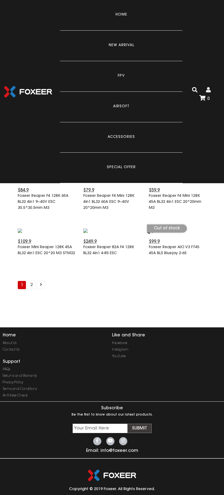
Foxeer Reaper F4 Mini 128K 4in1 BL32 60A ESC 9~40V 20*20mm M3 (108, 202)
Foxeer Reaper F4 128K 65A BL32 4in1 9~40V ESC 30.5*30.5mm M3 (43, 202)
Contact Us (11, 349)
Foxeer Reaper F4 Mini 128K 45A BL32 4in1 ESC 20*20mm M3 (175, 202)
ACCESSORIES (121, 137)
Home (121, 14)
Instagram (120, 349)
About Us (9, 343)
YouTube (119, 356)
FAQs (6, 369)
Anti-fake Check (15, 395)
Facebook (119, 343)
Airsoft (121, 106)
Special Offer (121, 167)
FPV (121, 76)
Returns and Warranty (20, 376)
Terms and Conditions (20, 389)
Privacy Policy (13, 382)
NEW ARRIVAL (121, 45)
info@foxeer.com (119, 451)
